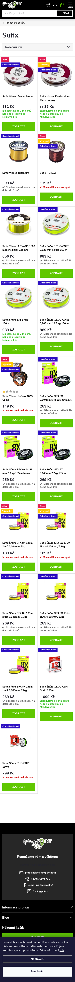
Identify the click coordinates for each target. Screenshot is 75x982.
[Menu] (70, 5)
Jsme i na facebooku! (40, 885)
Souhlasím (37, 971)
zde (62, 950)
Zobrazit (18, 126)
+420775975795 (40, 879)
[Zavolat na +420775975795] (48, 5)
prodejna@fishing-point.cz (40, 872)
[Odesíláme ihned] (18, 151)
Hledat (64, 13)
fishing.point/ (40, 891)
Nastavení (37, 959)
